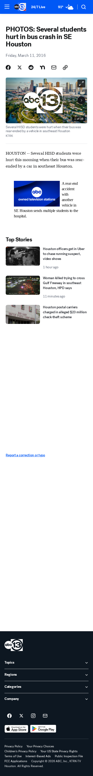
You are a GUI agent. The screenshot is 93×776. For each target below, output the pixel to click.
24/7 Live (38, 7)
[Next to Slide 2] (81, 100)
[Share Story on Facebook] (8, 67)
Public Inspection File (69, 756)
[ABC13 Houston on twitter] (21, 716)
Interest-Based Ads (38, 756)
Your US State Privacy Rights (59, 751)
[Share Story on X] (19, 67)
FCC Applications (15, 761)
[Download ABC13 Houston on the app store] (16, 729)
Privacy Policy (13, 746)
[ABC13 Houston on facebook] (9, 716)
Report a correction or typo (25, 455)
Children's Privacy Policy (20, 751)
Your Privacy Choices (40, 746)
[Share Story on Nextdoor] (42, 67)
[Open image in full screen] (81, 83)
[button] (7, 7)
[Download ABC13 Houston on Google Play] (43, 729)
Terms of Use (13, 756)
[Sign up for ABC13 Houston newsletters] (45, 716)
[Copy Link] (65, 67)
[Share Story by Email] (54, 67)
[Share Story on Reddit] (31, 67)
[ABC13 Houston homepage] (20, 7)
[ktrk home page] (13, 645)
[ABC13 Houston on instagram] (33, 716)
